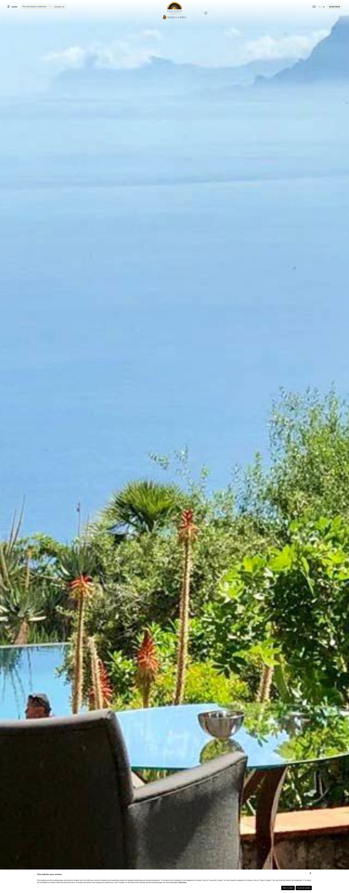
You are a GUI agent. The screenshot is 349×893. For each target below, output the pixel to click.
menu (14, 7)
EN (324, 7)
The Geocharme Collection (34, 6)
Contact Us (59, 7)
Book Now (334, 7)
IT (319, 7)
